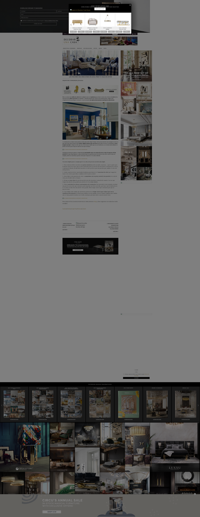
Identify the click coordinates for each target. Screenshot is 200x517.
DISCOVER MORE (100, 8)
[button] (129, 25)
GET (73, 31)
